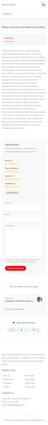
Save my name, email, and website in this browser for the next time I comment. (23, 261)
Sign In (8, 14)
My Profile (30, 376)
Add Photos (13, 193)
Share (13, 330)
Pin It (36, 330)
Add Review (9, 41)
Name (8, 203)
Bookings (7, 383)
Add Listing (30, 387)
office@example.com (16, 405)
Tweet (25, 330)
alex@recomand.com (16, 309)
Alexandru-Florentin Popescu (19, 301)
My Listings (30, 379)
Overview (8, 38)
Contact (6, 387)
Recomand (8, 4)
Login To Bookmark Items (25, 323)
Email (7, 214)
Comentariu (10, 225)
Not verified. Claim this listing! (25, 287)
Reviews (6, 376)
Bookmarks (8, 379)
